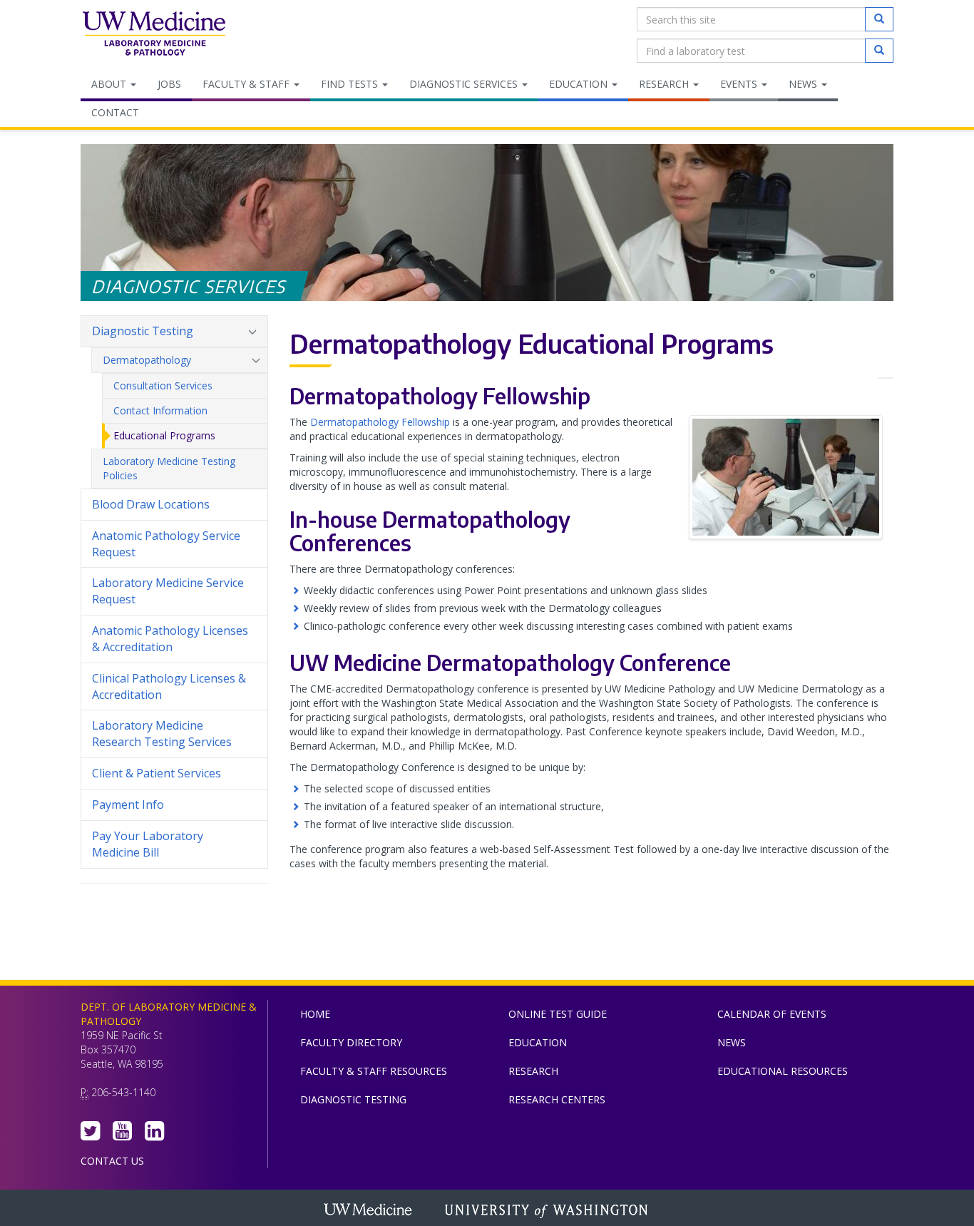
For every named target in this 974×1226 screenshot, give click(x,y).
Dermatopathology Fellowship (380, 422)
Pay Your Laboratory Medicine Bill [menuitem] (147, 844)
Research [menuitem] (665, 84)
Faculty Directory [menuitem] (351, 1042)
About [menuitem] (110, 84)
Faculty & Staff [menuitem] (247, 84)
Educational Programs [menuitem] (164, 435)
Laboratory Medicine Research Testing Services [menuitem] (162, 733)
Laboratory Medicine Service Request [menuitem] (168, 591)
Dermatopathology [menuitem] (147, 360)
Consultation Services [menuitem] (162, 385)
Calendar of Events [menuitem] (771, 1014)
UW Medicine (369, 1211)
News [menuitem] (804, 84)
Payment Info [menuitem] (128, 804)
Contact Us (112, 1161)
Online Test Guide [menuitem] (557, 1014)
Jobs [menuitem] (169, 84)
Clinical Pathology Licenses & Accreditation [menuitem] (169, 686)
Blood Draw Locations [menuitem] (151, 504)
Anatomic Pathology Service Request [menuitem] (166, 544)
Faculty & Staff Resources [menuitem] (373, 1071)
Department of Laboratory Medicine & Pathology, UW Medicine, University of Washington (154, 35)
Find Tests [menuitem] (351, 84)
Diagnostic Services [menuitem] (465, 84)
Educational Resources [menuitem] (782, 1071)
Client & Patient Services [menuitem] (156, 773)
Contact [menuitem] (115, 112)
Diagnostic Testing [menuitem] (142, 331)
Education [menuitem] (579, 84)
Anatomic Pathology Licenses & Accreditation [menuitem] (170, 639)
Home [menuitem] (315, 1014)
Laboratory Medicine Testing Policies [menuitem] (169, 468)
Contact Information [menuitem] (160, 410)
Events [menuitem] (740, 84)
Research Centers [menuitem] (556, 1099)
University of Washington (547, 1211)
